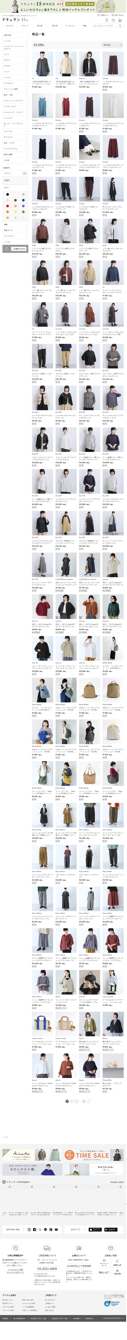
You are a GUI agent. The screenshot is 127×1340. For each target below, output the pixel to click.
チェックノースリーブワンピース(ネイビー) (113, 542)
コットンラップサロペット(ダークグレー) (66, 917)
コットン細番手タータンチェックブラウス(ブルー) (89, 959)
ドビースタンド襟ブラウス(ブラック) (89, 375)
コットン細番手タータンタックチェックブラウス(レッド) (113, 959)
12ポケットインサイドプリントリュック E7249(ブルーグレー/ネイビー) (66, 709)
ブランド (25, 26)
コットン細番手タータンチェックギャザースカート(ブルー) (42, 959)
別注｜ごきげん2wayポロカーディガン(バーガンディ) (42, 625)
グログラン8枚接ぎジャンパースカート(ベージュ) (66, 542)
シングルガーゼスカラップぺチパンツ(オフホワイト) (89, 166)
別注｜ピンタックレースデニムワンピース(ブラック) (66, 584)
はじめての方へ (50, 1300)
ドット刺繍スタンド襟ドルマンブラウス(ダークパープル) (113, 458)
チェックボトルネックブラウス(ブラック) (89, 416)
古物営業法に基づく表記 (60, 1318)
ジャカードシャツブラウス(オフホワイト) (66, 500)
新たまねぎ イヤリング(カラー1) (112, 1084)
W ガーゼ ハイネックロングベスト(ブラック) (112, 208)
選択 (24, 173)
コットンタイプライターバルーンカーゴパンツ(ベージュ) (42, 876)
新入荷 (39, 26)
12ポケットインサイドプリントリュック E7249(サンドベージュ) (113, 709)
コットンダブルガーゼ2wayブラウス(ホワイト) (42, 1084)
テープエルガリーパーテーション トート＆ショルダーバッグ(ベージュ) (66, 1043)
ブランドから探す (8, 1310)
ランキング (70, 26)
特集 (84, 26)
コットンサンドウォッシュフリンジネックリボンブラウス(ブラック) (42, 667)
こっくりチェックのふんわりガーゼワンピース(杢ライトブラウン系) (113, 333)
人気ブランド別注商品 (29, 1310)
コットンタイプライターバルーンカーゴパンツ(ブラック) (89, 834)
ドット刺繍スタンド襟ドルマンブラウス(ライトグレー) (89, 458)
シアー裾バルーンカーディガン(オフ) (113, 250)
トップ (5, 1137)
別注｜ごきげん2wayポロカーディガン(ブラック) (65, 625)
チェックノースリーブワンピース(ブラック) (42, 584)
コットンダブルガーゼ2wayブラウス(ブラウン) (66, 1084)
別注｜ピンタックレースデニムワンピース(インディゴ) (89, 584)
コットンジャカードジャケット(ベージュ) (66, 1001)
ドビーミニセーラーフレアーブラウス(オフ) (66, 458)
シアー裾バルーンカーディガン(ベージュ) (89, 291)
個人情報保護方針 (19, 1318)
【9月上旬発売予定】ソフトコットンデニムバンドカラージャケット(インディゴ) (89, 83)
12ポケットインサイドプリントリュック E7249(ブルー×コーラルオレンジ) (42, 750)
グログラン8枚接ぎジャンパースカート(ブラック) (89, 542)
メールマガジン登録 (15, 1269)
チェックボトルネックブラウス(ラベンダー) (113, 416)
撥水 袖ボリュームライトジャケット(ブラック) (112, 1043)
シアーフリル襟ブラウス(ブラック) (88, 250)
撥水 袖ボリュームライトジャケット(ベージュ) (89, 1043)
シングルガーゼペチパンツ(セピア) (113, 83)
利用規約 (5, 1318)
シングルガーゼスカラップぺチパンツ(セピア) (42, 208)
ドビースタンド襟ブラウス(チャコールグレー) (113, 375)
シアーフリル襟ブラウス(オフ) (65, 250)
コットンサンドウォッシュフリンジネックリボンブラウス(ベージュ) (66, 667)
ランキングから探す (28, 1303)
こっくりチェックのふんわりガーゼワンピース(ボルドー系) (89, 333)
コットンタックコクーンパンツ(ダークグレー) (113, 876)
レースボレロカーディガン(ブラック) (66, 416)
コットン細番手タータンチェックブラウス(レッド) (66, 959)
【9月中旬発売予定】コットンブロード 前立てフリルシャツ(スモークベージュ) (66, 83)
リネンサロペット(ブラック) (89, 876)
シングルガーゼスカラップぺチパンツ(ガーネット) (113, 166)
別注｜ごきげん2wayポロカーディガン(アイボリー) (113, 584)
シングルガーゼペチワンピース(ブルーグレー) (42, 124)
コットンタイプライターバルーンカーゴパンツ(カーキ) (113, 834)
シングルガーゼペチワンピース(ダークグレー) (66, 166)
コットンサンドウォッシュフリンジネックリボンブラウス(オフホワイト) (89, 667)
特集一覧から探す (28, 1300)
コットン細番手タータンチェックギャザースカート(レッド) (113, 917)
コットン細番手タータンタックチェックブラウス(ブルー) (42, 1001)
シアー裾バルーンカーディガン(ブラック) (42, 291)
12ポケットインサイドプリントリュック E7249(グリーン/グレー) (66, 750)
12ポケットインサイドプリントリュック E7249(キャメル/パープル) (89, 709)
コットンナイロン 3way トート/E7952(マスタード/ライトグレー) (66, 792)
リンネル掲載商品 (28, 1307)
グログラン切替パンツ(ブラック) (42, 375)
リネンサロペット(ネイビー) (65, 876)
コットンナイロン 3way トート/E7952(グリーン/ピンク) (42, 792)
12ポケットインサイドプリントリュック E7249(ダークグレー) (89, 750)
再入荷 (54, 26)
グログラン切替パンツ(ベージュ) (65, 375)
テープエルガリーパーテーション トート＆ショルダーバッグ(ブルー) (42, 1043)
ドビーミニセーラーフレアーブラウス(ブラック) (42, 458)
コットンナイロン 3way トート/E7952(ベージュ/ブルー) (89, 792)
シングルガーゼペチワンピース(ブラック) (42, 166)
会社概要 (76, 1318)
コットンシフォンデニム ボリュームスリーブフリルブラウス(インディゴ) (113, 291)
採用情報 (88, 1318)
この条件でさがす (18, 249)
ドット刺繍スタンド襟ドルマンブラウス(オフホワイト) (42, 500)
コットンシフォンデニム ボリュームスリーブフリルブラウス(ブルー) (42, 333)
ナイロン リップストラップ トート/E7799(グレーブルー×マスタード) (42, 709)
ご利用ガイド (49, 1303)
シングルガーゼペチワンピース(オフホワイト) (113, 124)
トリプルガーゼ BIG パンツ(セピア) (89, 208)
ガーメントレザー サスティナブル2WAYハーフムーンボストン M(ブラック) (89, 1001)
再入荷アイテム (7, 1303)
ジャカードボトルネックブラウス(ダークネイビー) (42, 542)
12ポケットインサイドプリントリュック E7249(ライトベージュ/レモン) (113, 750)
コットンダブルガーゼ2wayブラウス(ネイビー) (89, 1084)
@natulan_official (117, 1182)
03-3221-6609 (47, 1269)
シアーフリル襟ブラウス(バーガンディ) (41, 250)
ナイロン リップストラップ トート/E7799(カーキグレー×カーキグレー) (113, 667)
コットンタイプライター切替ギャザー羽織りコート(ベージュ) (66, 834)
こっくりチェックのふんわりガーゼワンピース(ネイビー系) (66, 333)
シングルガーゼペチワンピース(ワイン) (66, 124)
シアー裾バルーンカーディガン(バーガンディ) (66, 291)
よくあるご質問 (50, 1307)
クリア (6, 250)
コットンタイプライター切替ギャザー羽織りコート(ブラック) (42, 834)
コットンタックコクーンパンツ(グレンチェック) (42, 917)
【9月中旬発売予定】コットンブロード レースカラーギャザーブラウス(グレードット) (42, 83)
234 (84, 1101)
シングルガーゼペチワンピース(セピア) (89, 124)
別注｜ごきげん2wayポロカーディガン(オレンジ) (89, 625)
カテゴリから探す (8, 1307)
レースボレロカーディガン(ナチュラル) (42, 416)
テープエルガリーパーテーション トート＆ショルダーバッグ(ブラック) (113, 1001)
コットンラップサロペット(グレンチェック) (89, 917)
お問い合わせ (49, 1310)
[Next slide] (126, 1204)
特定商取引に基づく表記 (38, 1318)
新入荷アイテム (7, 1300)
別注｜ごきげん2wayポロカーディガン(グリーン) (112, 625)
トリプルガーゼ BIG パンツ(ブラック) (65, 208)
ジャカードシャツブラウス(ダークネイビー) (89, 500)
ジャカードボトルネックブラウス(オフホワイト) (113, 500)
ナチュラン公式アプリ (15, 1272)
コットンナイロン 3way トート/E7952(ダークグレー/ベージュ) (113, 792)
